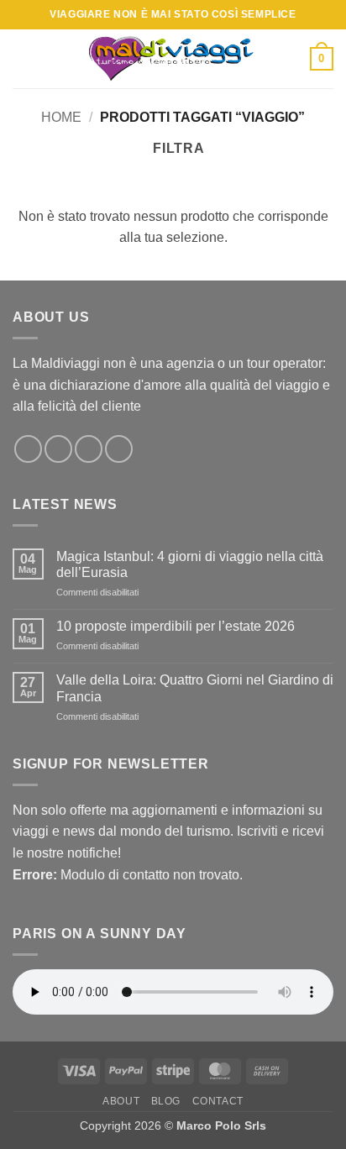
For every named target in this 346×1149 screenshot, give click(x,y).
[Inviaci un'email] (88, 449)
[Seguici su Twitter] (58, 449)
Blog (166, 1101)
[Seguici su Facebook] (28, 449)
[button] (23, 58)
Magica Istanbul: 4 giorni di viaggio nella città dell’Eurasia (189, 564)
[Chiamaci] (119, 449)
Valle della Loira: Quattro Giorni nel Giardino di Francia (194, 688)
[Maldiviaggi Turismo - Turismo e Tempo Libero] (173, 58)
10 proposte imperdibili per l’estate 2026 (175, 626)
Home (61, 117)
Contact (218, 1101)
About (120, 1101)
